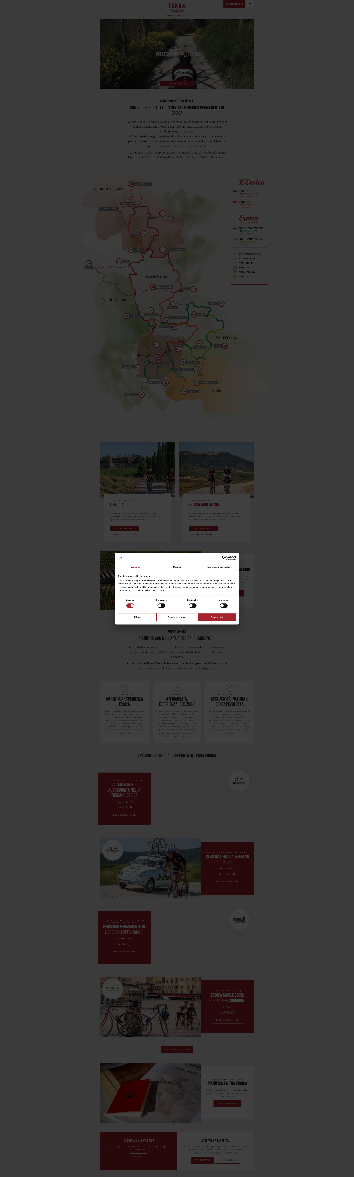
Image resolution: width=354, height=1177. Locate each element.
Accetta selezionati (177, 617)
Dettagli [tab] (177, 567)
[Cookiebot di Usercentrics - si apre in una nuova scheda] (224, 558)
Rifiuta (137, 617)
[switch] (161, 605)
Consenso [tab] (135, 567)
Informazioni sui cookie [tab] (218, 567)
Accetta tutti (217, 617)
